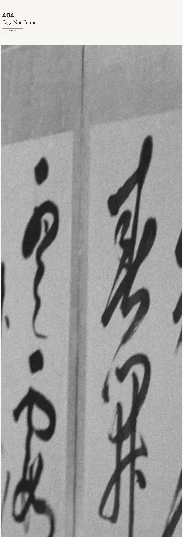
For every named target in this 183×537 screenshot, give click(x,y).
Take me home (12, 30)
